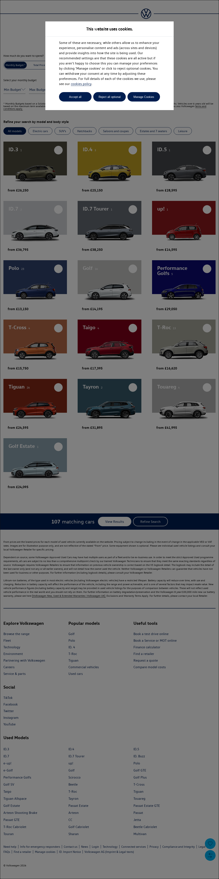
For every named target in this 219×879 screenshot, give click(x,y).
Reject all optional (110, 97)
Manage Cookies (143, 97)
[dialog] (109, 439)
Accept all (75, 97)
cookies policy (81, 84)
